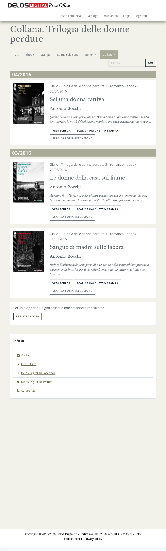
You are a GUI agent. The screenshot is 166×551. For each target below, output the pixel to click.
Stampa (45, 55)
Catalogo (92, 16)
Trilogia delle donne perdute (82, 86)
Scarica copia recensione (72, 138)
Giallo (54, 86)
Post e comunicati (70, 16)
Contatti (26, 355)
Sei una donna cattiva (77, 99)
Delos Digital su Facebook (38, 373)
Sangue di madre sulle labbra (87, 247)
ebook (131, 86)
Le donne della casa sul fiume (87, 178)
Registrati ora (27, 316)
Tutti (16, 55)
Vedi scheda (61, 130)
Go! (150, 62)
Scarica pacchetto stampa (97, 130)
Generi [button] (89, 55)
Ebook (30, 55)
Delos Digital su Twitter (36, 382)
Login (126, 16)
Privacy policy (93, 539)
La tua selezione (68, 55)
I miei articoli (110, 16)
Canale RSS (28, 390)
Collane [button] (108, 55)
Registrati (140, 16)
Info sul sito (28, 364)
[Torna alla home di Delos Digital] (39, 5)
